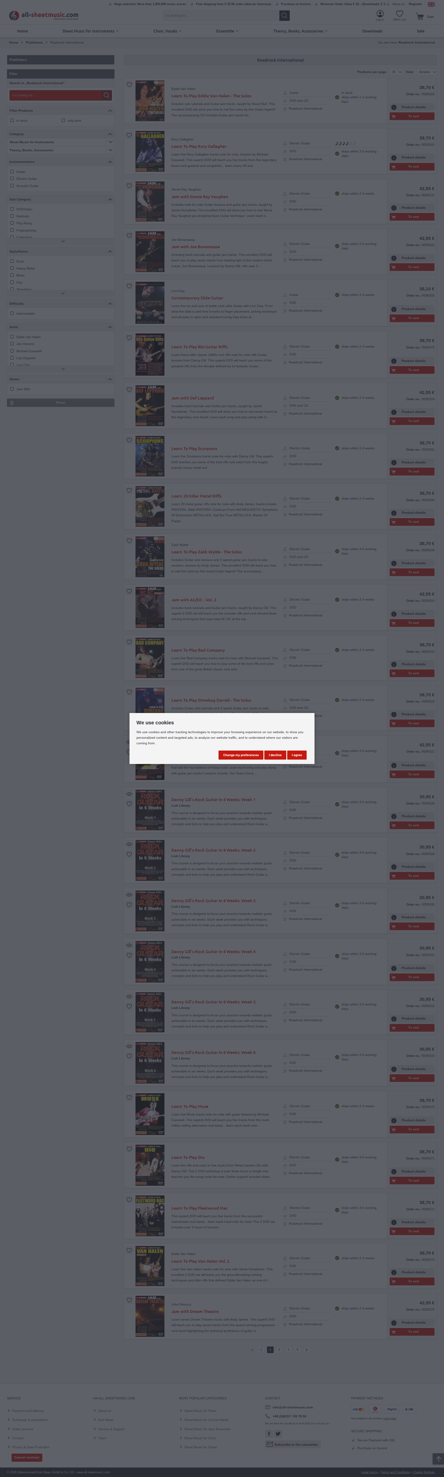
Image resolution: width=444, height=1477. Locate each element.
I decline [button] (275, 755)
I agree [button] (297, 755)
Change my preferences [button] (241, 755)
